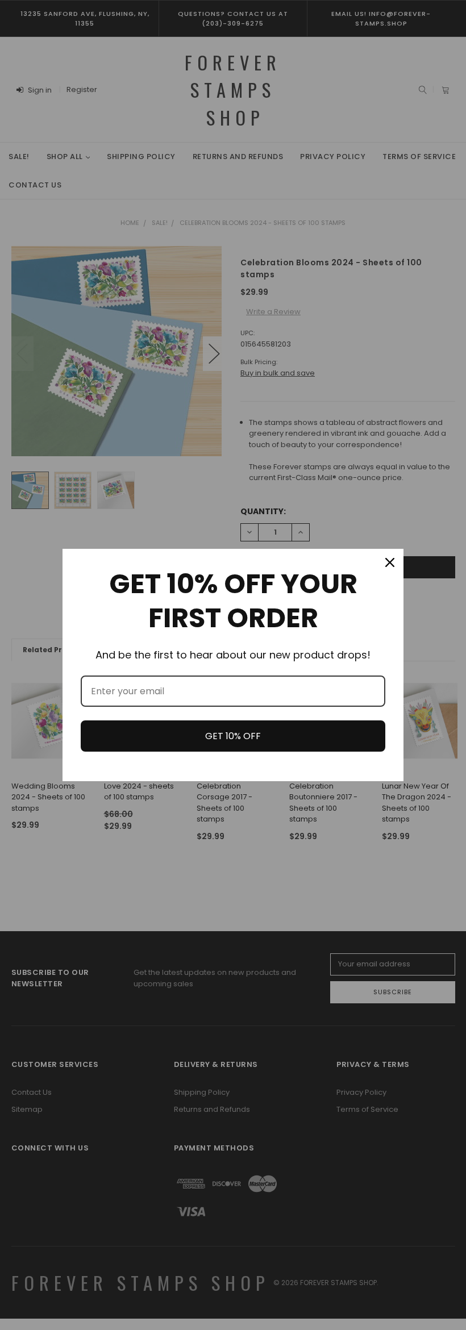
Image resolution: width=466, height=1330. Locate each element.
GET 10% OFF (233, 736)
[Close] (389, 562)
